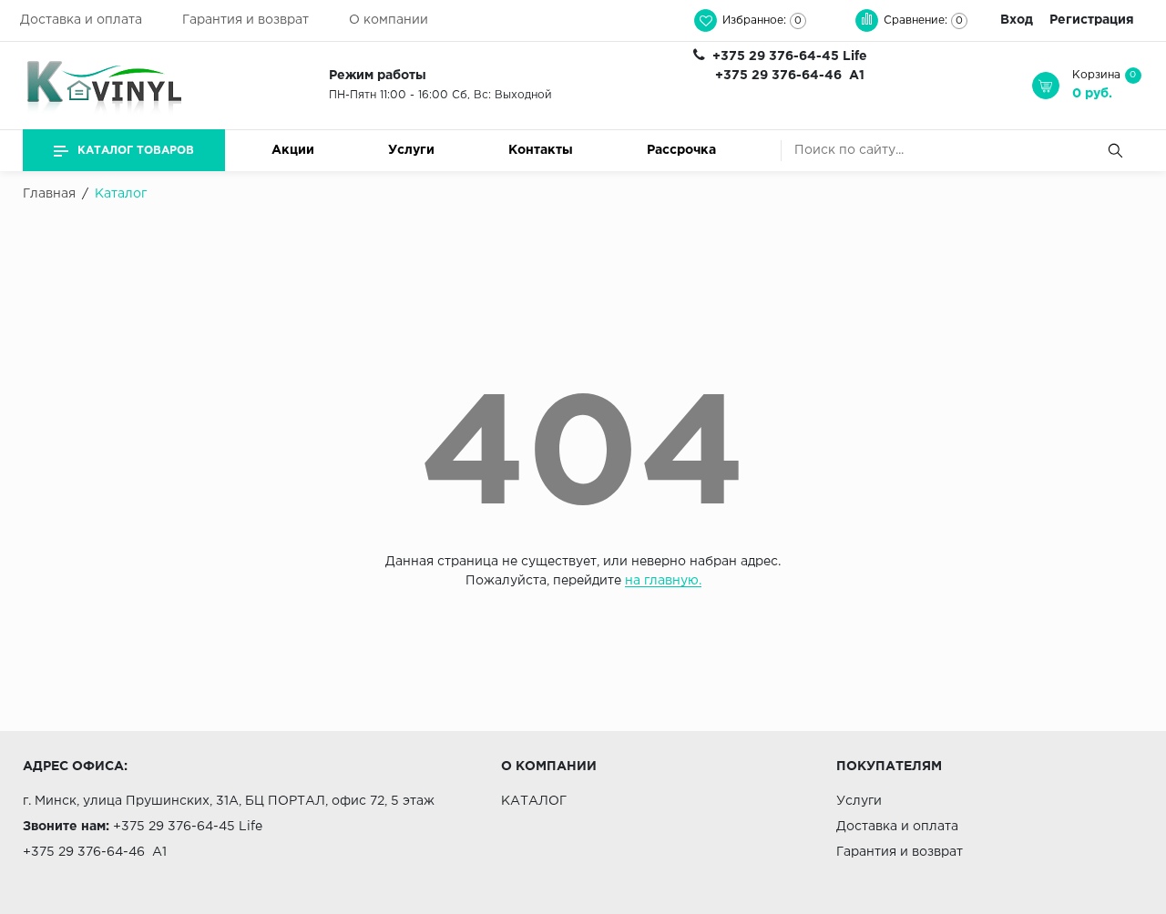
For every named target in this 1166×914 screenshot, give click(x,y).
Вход (1016, 20)
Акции (292, 150)
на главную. (663, 580)
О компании (388, 20)
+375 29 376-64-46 (778, 75)
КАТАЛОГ (534, 801)
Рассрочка (681, 150)
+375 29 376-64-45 (775, 56)
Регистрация (1091, 20)
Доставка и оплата (81, 20)
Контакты (540, 150)
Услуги (411, 150)
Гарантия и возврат (245, 20)
